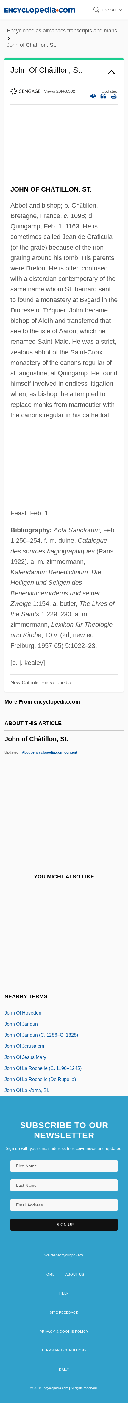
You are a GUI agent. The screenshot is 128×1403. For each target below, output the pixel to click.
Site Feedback (64, 1312)
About (49, 752)
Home (49, 1274)
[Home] (39, 9)
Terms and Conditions (64, 1350)
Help (63, 1293)
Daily (64, 1369)
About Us (74, 1274)
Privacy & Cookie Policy (64, 1331)
